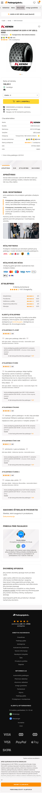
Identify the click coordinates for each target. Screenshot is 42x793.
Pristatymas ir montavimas (21, 699)
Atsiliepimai (24, 168)
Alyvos (21, 692)
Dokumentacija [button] (9, 516)
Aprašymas (5, 168)
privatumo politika (9, 590)
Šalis (21, 658)
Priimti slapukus (21, 784)
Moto (13, 8)
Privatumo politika (21, 661)
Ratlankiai (6, 8)
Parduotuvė (21, 689)
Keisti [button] (38, 129)
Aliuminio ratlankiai (21, 682)
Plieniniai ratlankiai (21, 679)
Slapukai (21, 664)
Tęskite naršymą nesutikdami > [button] (31, 758)
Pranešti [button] (6, 354)
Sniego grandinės (32, 8)
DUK (14, 168)
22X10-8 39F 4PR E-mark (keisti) (22, 14)
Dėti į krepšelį (23, 101)
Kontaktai (21, 723)
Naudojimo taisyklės (21, 654)
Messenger (16, 718)
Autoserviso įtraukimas (21, 647)
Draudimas (21, 637)
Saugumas (36, 168)
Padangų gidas (21, 641)
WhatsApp (16, 714)
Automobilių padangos (21, 675)
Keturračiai (20, 8)
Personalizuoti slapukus (21, 789)
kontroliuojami (18, 322)
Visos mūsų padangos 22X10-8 (13, 155)
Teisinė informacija (21, 651)
